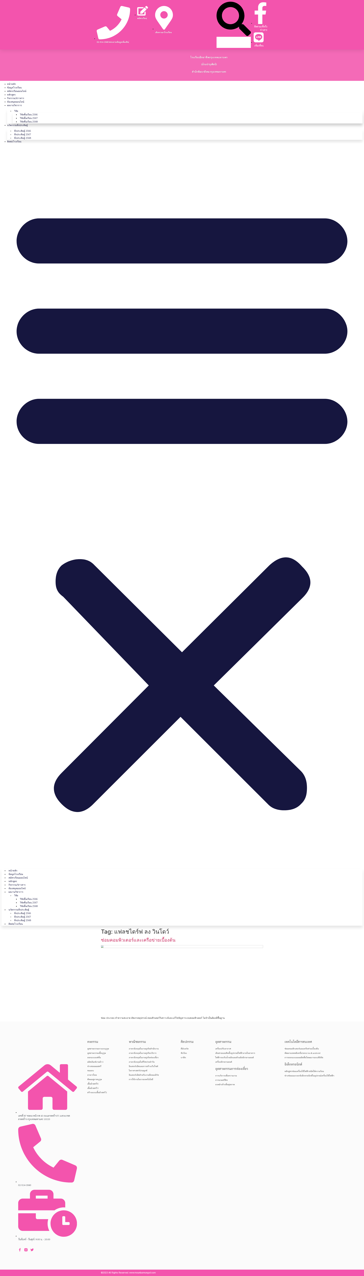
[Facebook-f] (19, 1249)
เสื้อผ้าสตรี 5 (92, 1083)
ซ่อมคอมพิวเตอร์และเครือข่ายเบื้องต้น (138, 940)
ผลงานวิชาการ (14, 105)
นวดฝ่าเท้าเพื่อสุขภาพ (225, 1084)
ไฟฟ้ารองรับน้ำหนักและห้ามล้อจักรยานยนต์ (234, 1057)
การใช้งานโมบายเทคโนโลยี (141, 1079)
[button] (234, 19)
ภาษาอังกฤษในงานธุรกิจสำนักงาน (144, 1048)
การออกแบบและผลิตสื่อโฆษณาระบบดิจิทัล (304, 1057)
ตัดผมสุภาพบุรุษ (94, 1079)
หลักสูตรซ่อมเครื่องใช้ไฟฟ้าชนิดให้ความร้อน (304, 1071)
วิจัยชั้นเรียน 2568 (29, 121)
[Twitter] (32, 1249)
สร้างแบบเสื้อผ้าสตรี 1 (97, 1092)
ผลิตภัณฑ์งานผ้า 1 (95, 1061)
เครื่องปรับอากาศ (223, 1048)
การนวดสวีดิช (221, 1080)
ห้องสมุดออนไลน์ (15, 101)
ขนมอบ (90, 1070)
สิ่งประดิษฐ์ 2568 (22, 138)
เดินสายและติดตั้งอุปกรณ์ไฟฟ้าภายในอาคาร (235, 1053)
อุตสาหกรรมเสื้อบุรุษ (96, 1053)
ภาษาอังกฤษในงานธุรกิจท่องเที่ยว (144, 1057)
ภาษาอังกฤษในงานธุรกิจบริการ (142, 1053)
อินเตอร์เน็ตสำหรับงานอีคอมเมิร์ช (144, 1075)
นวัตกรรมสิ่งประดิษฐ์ (17, 125)
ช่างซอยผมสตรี (94, 1066)
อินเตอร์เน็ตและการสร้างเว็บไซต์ (143, 1066)
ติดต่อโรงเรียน (14, 141)
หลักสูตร (11, 94)
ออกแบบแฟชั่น (94, 1057)
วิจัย (16, 111)
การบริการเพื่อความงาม (226, 1075)
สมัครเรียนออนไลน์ (16, 91)
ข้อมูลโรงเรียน (14, 87)
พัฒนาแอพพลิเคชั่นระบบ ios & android (302, 1053)
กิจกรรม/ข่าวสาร (15, 98)
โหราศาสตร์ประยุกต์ (138, 1070)
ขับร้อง (184, 1053)
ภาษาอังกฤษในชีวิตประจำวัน (142, 1061)
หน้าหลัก (11, 84)
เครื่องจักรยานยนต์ (223, 1061)
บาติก (183, 1057)
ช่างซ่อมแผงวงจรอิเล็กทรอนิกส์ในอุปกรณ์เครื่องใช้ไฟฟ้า (309, 1075)
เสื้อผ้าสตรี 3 (92, 1088)
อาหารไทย (92, 1075)
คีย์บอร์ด (185, 1048)
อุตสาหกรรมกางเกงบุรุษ (98, 1048)
